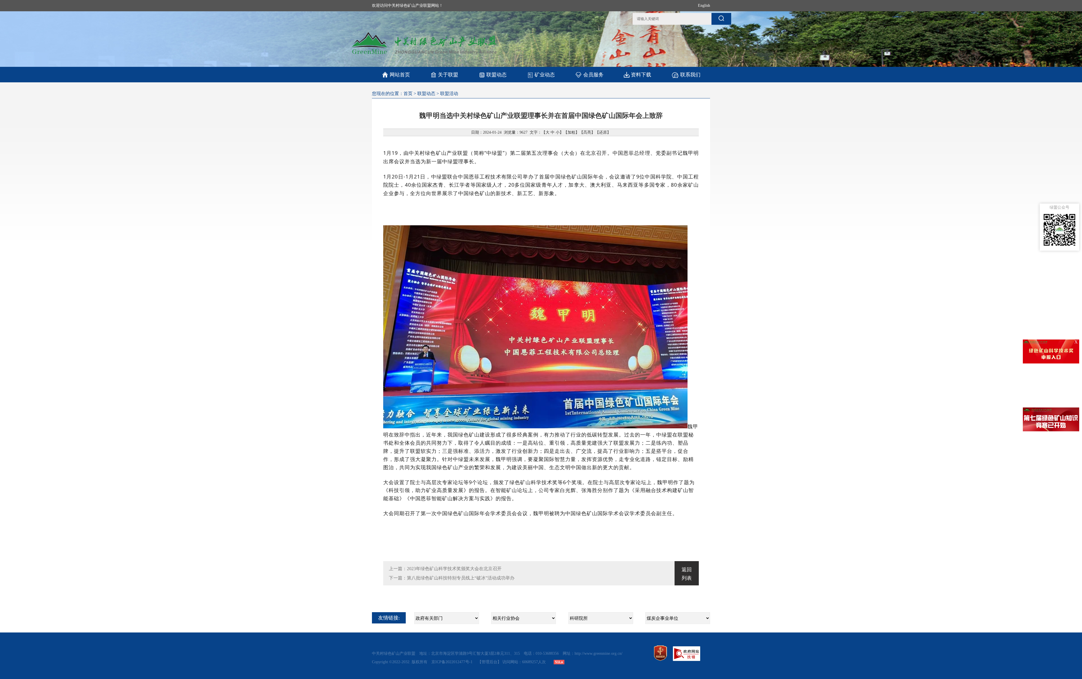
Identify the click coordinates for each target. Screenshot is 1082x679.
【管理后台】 (489, 662)
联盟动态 (496, 75)
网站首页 (396, 75)
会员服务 (593, 75)
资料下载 (641, 75)
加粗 (571, 132)
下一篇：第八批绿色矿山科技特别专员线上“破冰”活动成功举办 (452, 578)
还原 (603, 132)
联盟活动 (449, 93)
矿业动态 (545, 75)
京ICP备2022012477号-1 (452, 662)
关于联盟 (448, 75)
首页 (408, 93)
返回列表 (687, 574)
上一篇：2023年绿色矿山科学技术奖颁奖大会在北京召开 (445, 568)
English (704, 5)
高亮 (587, 132)
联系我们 (690, 75)
